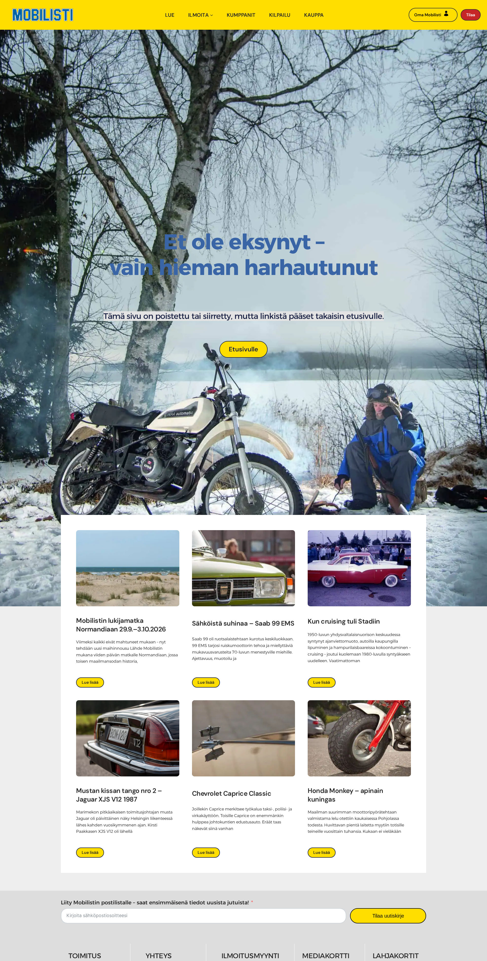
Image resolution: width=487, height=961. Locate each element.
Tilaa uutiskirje (388, 916)
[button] (243, 349)
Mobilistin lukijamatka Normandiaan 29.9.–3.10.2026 (121, 624)
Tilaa (470, 15)
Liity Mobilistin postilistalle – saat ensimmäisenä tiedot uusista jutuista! (155, 902)
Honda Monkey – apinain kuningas (345, 795)
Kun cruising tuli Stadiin (344, 621)
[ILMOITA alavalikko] (211, 15)
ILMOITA (198, 15)
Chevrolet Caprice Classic (231, 793)
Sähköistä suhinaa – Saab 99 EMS (243, 623)
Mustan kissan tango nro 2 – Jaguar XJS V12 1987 (119, 795)
